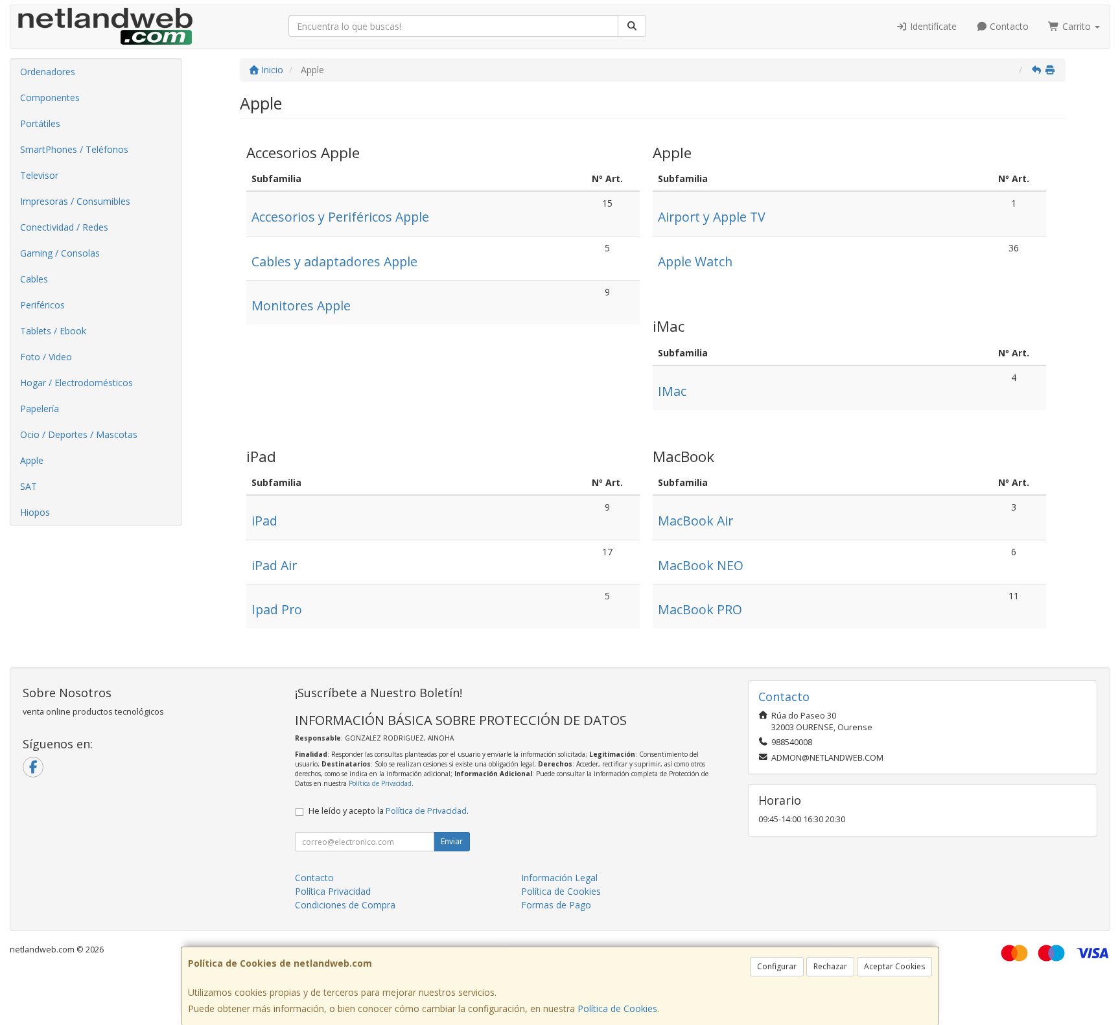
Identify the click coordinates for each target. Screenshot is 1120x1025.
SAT (28, 486)
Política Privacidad (333, 891)
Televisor (39, 175)
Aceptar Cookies (894, 966)
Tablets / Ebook (53, 331)
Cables (34, 279)
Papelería (39, 408)
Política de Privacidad (380, 783)
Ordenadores (47, 71)
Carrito (1076, 26)
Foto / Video (46, 357)
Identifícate (932, 26)
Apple (31, 460)
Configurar (777, 966)
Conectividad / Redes (64, 227)
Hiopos (35, 512)
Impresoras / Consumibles (75, 201)
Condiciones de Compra (345, 905)
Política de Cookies (617, 1008)
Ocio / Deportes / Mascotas (78, 434)
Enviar (452, 841)
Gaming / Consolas (60, 253)
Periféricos (42, 305)
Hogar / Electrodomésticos (76, 382)
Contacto (1008, 26)
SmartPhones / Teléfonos (74, 149)
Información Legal (559, 877)
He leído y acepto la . (389, 810)
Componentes (50, 97)
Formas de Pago (556, 905)
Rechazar (830, 966)
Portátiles (40, 123)
